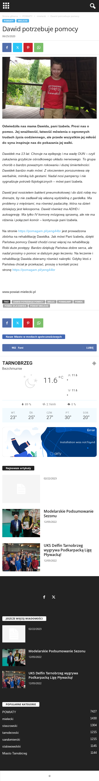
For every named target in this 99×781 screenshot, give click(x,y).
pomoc (79, 301)
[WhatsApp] (38, 47)
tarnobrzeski (10, 732)
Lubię (89, 347)
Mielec (51, 301)
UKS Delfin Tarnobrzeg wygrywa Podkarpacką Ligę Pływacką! (68, 550)
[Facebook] (7, 47)
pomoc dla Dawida (15, 305)
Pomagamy (65, 301)
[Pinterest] (28, 47)
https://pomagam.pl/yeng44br (39, 231)
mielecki (41, 16)
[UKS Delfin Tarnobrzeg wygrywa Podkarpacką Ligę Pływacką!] (21, 557)
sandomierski (11, 739)
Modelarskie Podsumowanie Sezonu (68, 513)
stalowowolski (11, 746)
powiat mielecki (39, 305)
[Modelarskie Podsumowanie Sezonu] (21, 523)
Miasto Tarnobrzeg (14, 753)
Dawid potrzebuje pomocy (28, 301)
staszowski (9, 726)
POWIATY (27, 16)
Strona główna (10, 16)
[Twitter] (17, 47)
